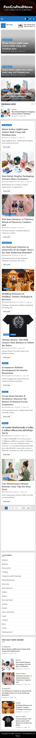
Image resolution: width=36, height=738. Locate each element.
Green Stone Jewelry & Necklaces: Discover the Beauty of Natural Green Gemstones (15, 400)
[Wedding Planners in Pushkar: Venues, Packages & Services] (18, 280)
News (4, 624)
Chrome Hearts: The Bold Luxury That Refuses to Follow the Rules (18, 342)
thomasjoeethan (8, 376)
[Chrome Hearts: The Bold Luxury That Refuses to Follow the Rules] (18, 326)
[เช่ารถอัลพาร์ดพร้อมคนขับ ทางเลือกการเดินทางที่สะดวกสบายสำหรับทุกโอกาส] (18, 423)
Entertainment (7, 588)
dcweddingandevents (10, 302)
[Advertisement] (18, 531)
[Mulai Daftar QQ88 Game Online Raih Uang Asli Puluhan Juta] (18, 125)
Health (4, 608)
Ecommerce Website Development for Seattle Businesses (15, 370)
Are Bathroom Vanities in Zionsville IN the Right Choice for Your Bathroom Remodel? (18, 250)
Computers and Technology (11, 576)
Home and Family (8, 612)
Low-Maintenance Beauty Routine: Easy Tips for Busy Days (16, 486)
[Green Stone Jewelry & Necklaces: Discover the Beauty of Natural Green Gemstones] (18, 391)
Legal (4, 616)
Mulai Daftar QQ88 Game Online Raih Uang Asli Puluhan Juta (15, 46)
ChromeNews (26, 733)
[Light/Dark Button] (26, 19)
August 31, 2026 (17, 51)
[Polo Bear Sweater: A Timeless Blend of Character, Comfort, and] (18, 205)
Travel (4, 628)
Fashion (13, 214)
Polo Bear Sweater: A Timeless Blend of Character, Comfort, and (18, 222)
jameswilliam (7, 255)
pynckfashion (7, 492)
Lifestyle (6, 288)
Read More (6, 147)
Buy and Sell (6, 568)
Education (5, 584)
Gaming (4, 604)
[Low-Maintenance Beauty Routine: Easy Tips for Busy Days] (18, 470)
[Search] (30, 19)
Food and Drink (7, 600)
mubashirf (6, 228)
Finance (4, 596)
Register (33, 18)
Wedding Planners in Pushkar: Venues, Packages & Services (17, 296)
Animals (5, 560)
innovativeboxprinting (11, 99)
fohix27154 (7, 51)
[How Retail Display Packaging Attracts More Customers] (5, 112)
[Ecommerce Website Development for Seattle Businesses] (18, 363)
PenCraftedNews (18, 7)
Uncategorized (7, 40)
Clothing (5, 572)
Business (5, 90)
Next (28, 508)
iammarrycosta (8, 436)
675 (23, 508)
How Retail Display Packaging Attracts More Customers (16, 94)
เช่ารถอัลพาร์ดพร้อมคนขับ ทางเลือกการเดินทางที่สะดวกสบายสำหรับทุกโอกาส (18, 430)
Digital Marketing (8, 580)
